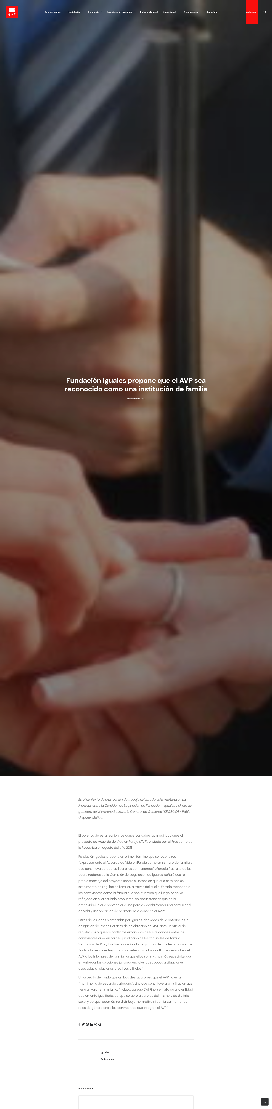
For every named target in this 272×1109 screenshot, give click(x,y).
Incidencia (93, 12)
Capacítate (211, 12)
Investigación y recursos (119, 12)
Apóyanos (251, 12)
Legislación (74, 12)
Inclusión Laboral (149, 12)
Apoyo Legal (169, 12)
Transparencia (191, 12)
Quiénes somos (53, 12)
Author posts (107, 1059)
